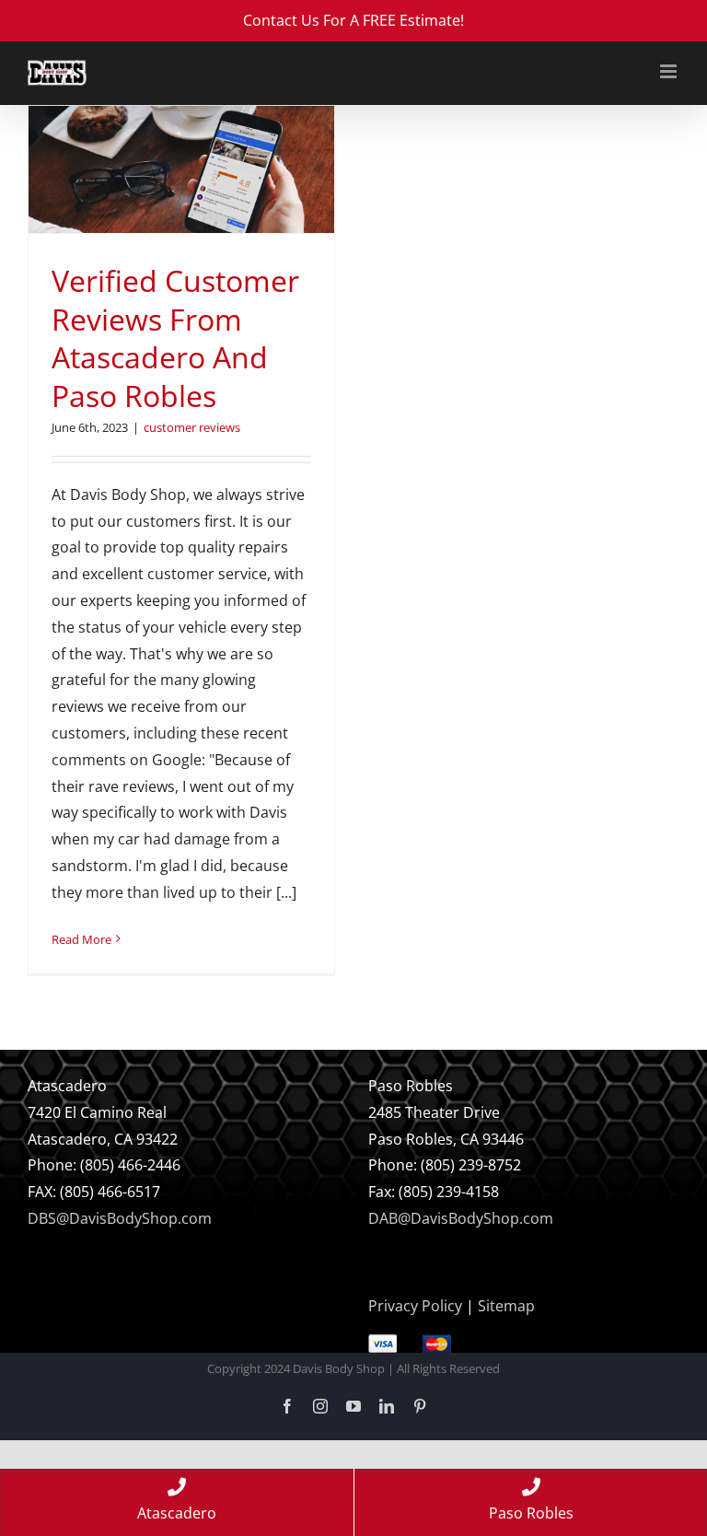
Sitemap (506, 1306)
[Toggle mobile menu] (669, 71)
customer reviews (192, 427)
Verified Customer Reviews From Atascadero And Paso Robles (175, 338)
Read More (81, 939)
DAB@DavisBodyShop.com (460, 1218)
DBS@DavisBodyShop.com (120, 1218)
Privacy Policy (415, 1306)
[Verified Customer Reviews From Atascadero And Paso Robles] (181, 169)
